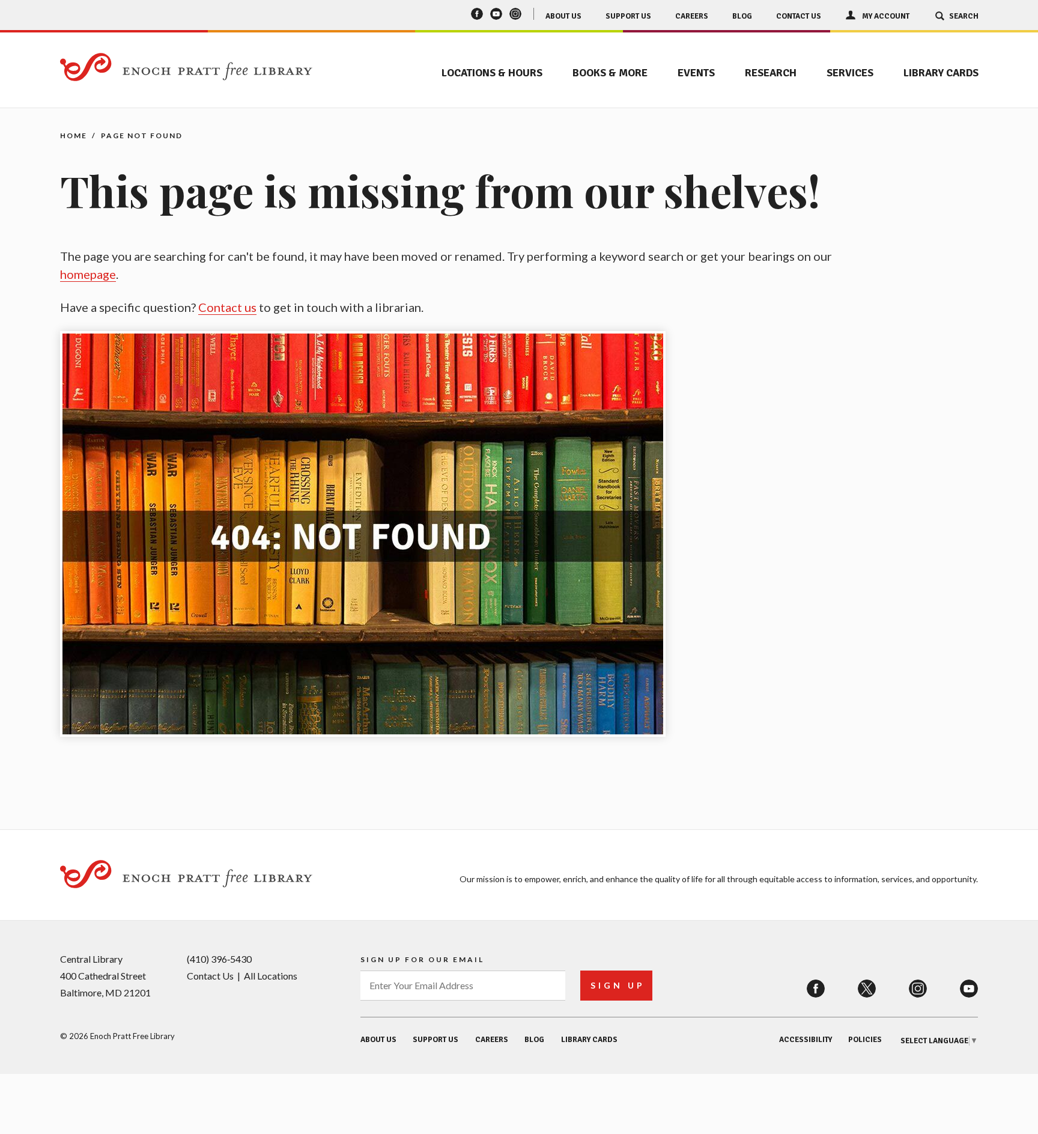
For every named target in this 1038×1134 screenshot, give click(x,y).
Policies (865, 1039)
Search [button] (964, 16)
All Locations (270, 975)
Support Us (628, 16)
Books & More (610, 72)
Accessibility (805, 1039)
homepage (88, 274)
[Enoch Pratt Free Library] (186, 68)
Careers (691, 16)
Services (850, 72)
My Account (885, 16)
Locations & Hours (492, 72)
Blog (742, 16)
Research (771, 72)
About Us (563, 16)
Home (73, 135)
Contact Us (798, 16)
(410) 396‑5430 (219, 959)
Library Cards (941, 72)
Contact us (227, 307)
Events (696, 72)
